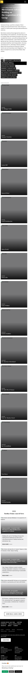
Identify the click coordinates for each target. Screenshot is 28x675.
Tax (2, 60)
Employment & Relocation (12, 60)
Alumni (2, 629)
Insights (3, 625)
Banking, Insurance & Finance (10, 70)
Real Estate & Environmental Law (11, 73)
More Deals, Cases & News (14, 614)
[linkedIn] (13, 640)
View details (18, 671)
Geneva (16, 647)
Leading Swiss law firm (8, 622)
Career (15, 625)
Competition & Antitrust (8, 77)
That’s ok (5, 671)
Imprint (13, 629)
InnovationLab (12, 631)
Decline (11, 671)
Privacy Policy (20, 629)
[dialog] (14, 667)
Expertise (4, 624)
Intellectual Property (8, 66)
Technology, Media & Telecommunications (7, 63)
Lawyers (19, 622)
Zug (15, 655)
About (10, 625)
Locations (8, 629)
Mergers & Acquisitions (8, 68)
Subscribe (6, 640)
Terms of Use (4, 631)
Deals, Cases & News (15, 624)
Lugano (2, 655)
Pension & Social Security (9, 75)
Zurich (2, 647)
